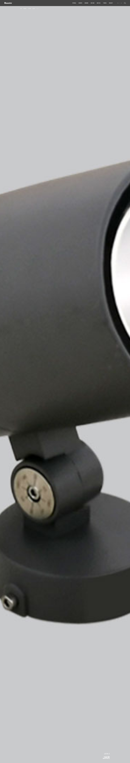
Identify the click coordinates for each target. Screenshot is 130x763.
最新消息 (98, 3)
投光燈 (34, 8)
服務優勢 (86, 3)
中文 (118, 3)
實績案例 (80, 3)
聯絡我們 (111, 3)
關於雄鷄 (92, 3)
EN (121, 3)
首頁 (21, 8)
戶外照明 (29, 8)
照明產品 (74, 3)
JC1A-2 (37, 8)
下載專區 (105, 3)
